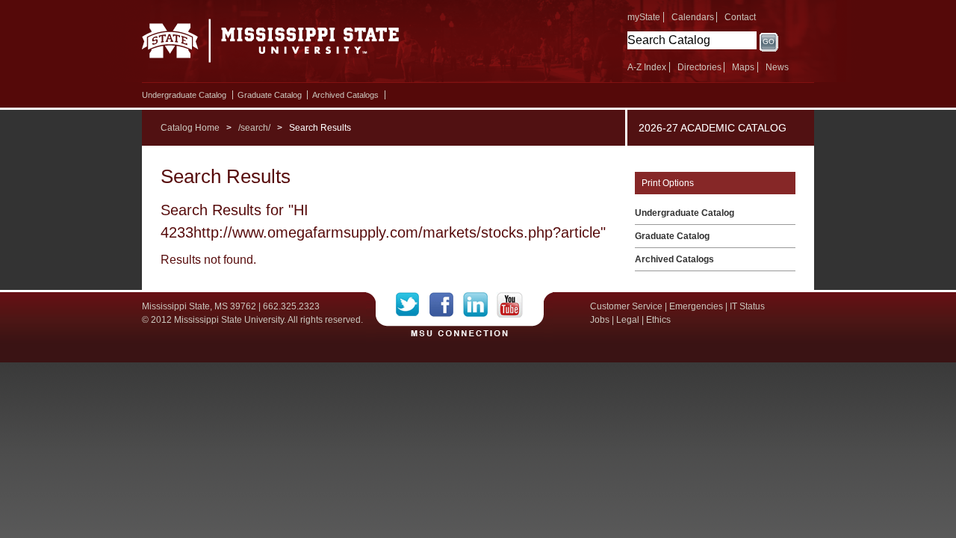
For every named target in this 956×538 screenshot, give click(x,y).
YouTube (510, 305)
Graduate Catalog (270, 94)
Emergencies (696, 306)
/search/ (254, 128)
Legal (627, 320)
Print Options (668, 183)
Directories (699, 67)
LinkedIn (480, 305)
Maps (743, 67)
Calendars (692, 17)
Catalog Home (190, 128)
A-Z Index (646, 67)
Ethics (658, 320)
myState (643, 17)
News (777, 67)
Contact (740, 17)
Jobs (599, 320)
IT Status (747, 306)
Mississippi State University (271, 44)
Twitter (412, 305)
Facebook (446, 305)
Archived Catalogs (345, 94)
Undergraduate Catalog (184, 94)
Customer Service (626, 306)
